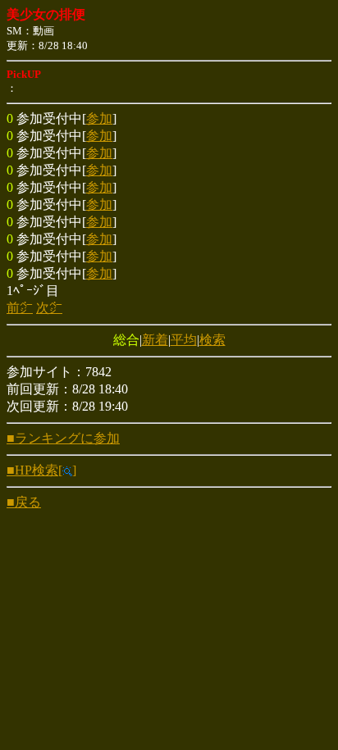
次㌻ (49, 308)
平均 (184, 340)
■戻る (24, 502)
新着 (155, 340)
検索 (212, 340)
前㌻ (20, 308)
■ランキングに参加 (63, 438)
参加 (99, 118)
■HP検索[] (41, 470)
